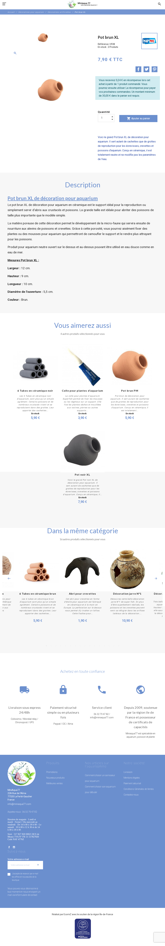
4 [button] (60, 645)
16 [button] (118, 645)
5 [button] (65, 645)
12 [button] (99, 645)
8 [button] (80, 645)
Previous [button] (9, 578)
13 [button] (104, 645)
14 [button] (109, 645)
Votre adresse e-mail (18, 859)
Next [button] (156, 578)
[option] (43, 37)
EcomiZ (67, 914)
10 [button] (89, 645)
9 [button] (85, 645)
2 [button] (51, 645)
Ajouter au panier (138, 118)
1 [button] (46, 645)
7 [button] (75, 645)
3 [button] (56, 645)
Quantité (104, 112)
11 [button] (94, 645)
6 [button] (70, 645)
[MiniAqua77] (82, 4)
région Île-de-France (103, 914)
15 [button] (114, 645)
